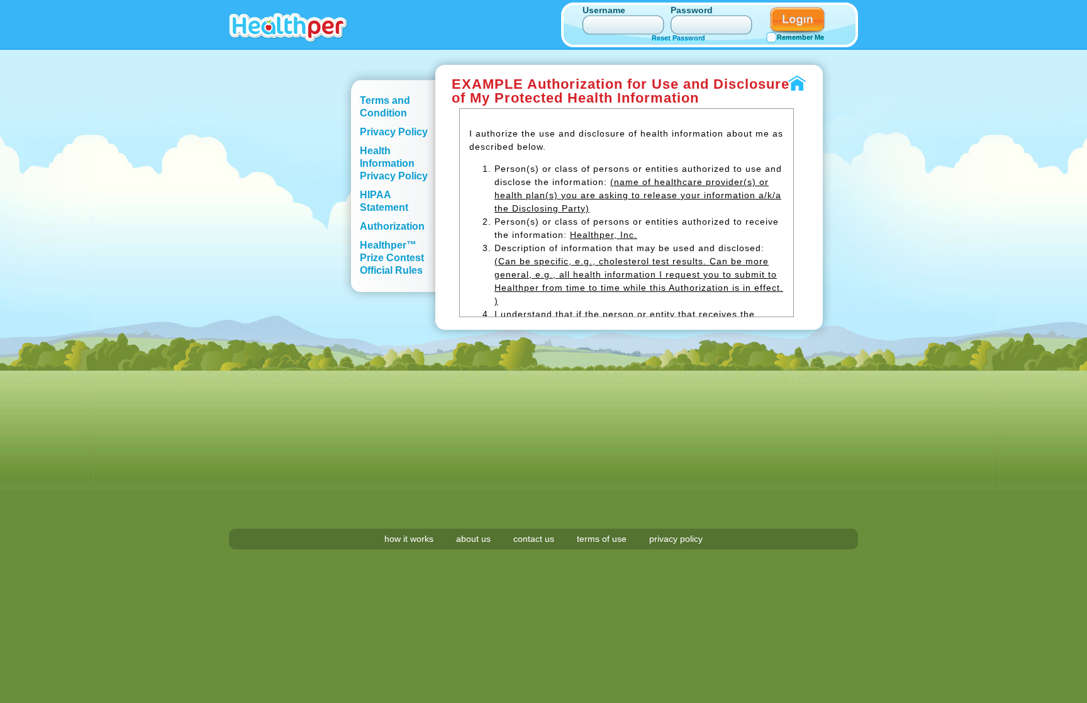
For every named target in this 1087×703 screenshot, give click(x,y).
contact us (533, 539)
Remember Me (800, 37)
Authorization (392, 226)
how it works (408, 539)
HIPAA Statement (384, 201)
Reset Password (678, 38)
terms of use (602, 539)
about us (473, 539)
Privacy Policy (394, 132)
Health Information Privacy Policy (394, 163)
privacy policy (676, 539)
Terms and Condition (385, 106)
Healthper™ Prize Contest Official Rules (392, 258)
